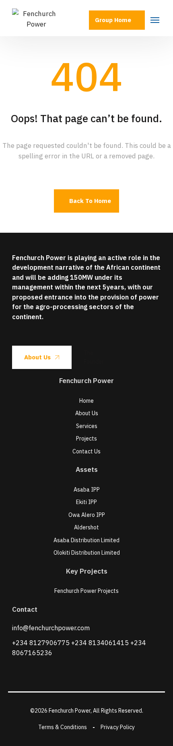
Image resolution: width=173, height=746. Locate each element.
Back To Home (90, 201)
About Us (37, 357)
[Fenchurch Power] (36, 18)
